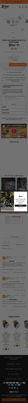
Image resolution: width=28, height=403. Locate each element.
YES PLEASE (20, 205)
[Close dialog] (26, 192)
